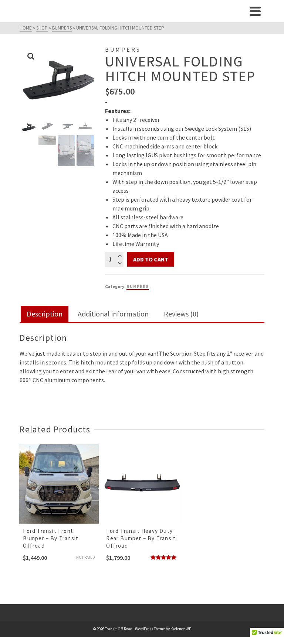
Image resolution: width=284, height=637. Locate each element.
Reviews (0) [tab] (181, 313)
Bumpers (137, 286)
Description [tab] (44, 313)
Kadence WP (180, 628)
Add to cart (150, 259)
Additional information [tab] (113, 313)
